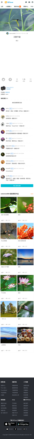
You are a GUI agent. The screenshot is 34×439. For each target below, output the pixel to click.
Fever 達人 (3, 388)
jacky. (7, 108)
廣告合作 (26, 408)
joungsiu (8, 153)
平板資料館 (15, 392)
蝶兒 (19, 215)
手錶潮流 (26, 397)
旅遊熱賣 (3, 405)
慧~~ (7, 138)
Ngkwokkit (8, 146)
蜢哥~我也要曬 (5, 215)
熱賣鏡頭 (14, 410)
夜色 (19, 267)
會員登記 (26, 410)
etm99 (7, 176)
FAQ (32, 6)
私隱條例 (26, 415)
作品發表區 (3, 392)
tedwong (8, 161)
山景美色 (3, 345)
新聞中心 (3, 385)
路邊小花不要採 (5, 267)
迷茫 (19, 319)
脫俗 (19, 293)
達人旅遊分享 (4, 413)
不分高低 (3, 293)
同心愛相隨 (4, 241)
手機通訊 (26, 390)
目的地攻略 (3, 408)
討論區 (2, 395)
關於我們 (26, 403)
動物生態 (8, 92)
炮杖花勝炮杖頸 (22, 241)
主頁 (2, 6)
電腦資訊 (26, 392)
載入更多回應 (17, 185)
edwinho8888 (12, 33)
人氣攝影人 (9, 6)
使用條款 (26, 413)
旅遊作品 (3, 410)
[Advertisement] (17, 60)
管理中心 (25, 6)
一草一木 (3, 319)
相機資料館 (15, 385)
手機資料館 (15, 390)
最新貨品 (14, 405)
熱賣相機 (14, 408)
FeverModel (4, 390)
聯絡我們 (26, 405)
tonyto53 (8, 168)
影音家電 (26, 395)
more (32, 194)
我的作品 (17, 6)
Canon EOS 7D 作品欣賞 (9, 88)
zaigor (7, 123)
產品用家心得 (15, 395)
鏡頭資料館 (15, 388)
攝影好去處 (3, 403)
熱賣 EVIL (14, 415)
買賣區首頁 (26, 385)
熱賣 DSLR (15, 413)
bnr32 (7, 131)
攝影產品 (26, 388)
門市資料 (14, 403)
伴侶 (19, 345)
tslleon (7, 116)
